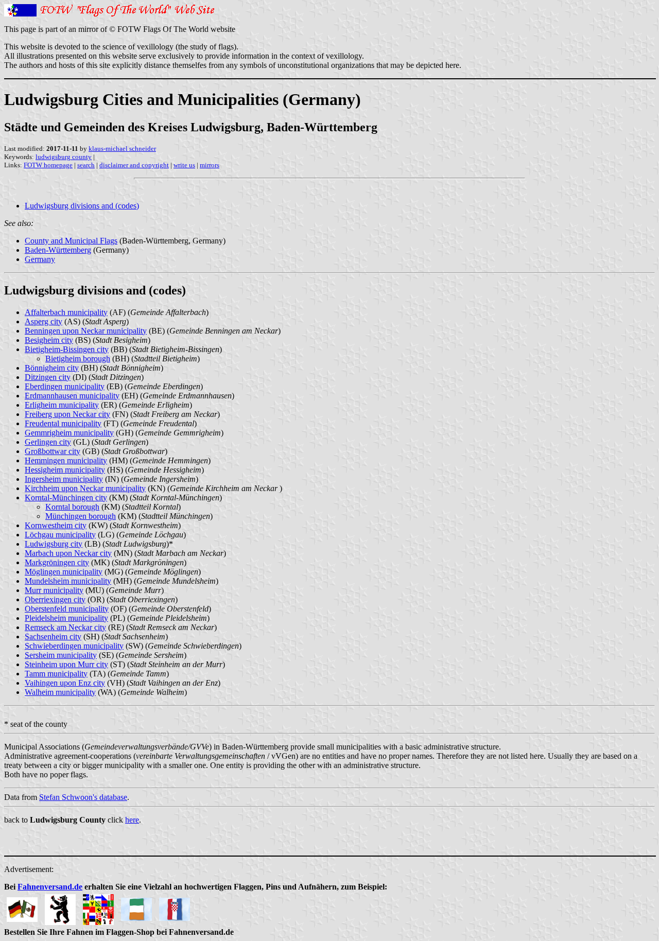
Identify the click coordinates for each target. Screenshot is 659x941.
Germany (40, 259)
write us (184, 165)
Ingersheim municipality (64, 479)
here (132, 819)
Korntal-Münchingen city (66, 497)
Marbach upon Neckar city (68, 553)
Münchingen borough (80, 516)
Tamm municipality (56, 673)
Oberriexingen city (55, 599)
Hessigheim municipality (65, 469)
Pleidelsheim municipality (66, 618)
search (86, 165)
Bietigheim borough (77, 358)
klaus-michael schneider (122, 148)
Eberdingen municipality (65, 386)
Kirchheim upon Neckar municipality (85, 488)
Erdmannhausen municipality (72, 395)
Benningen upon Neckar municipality (86, 330)
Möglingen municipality (63, 571)
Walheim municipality (60, 692)
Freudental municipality (63, 423)
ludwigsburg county (64, 157)
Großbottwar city (52, 451)
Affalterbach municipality (66, 312)
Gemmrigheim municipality (69, 432)
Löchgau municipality (60, 534)
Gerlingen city (48, 442)
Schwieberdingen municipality (74, 645)
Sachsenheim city (53, 636)
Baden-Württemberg (58, 250)
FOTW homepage (48, 165)
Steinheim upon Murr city (66, 664)
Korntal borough (72, 506)
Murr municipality (54, 590)
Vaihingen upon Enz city (65, 682)
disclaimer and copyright (134, 165)
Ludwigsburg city (53, 543)
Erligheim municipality (62, 404)
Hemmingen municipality (66, 460)
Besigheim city (49, 340)
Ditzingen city (48, 377)
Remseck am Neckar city (65, 627)
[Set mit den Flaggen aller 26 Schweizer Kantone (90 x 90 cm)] (98, 906)
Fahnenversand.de (50, 886)
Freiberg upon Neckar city (67, 414)
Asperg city (43, 321)
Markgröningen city (57, 562)
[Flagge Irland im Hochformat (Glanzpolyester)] (136, 906)
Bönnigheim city (52, 367)
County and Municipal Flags (71, 240)
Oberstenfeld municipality (67, 608)
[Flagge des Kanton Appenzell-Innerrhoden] (60, 906)
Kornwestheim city (55, 525)
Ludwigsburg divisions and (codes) (82, 205)
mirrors (209, 165)
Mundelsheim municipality (68, 581)
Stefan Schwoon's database (83, 797)
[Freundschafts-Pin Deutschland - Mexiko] (22, 906)
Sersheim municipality (61, 655)
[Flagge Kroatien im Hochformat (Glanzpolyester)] (175, 906)
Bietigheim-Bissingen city (67, 349)
